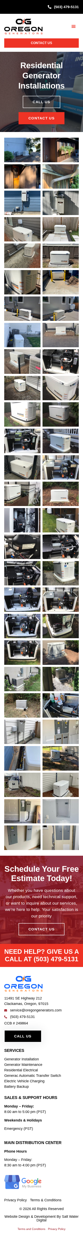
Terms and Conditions (31, 1229)
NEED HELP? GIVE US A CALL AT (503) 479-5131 (41, 955)
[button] (73, 26)
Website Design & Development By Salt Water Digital (41, 1218)
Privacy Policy (56, 1229)
